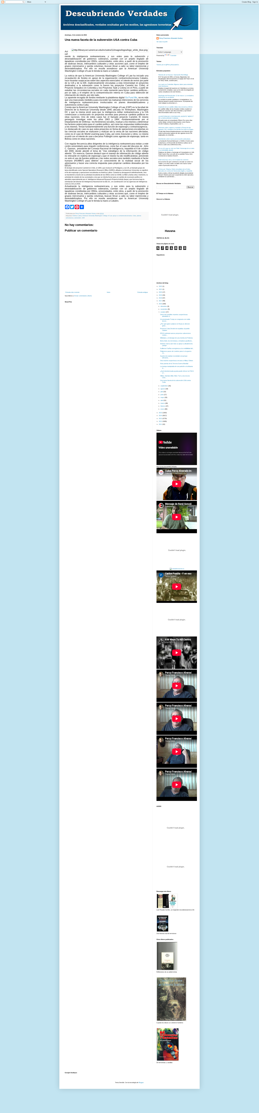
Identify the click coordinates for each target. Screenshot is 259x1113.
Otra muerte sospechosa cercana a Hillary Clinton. (176, 360)
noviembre (164, 309)
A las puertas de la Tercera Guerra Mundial (174, 363)
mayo (163, 397)
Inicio (108, 292)
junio (162, 394)
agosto (163, 389)
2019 (160, 295)
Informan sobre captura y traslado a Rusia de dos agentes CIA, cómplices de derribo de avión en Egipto (175, 128)
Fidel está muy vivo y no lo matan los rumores (173, 160)
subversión (77, 218)
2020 (160, 292)
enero (163, 409)
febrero (163, 406)
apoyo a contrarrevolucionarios (122, 215)
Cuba (134, 215)
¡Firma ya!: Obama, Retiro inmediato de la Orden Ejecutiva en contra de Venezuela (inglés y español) (175, 170)
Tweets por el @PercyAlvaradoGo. (167, 64)
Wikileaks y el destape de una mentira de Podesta (176, 338)
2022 (160, 286)
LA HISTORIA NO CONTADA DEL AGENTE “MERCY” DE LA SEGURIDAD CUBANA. (176, 117)
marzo (163, 403)
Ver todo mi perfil (161, 42)
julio (162, 391)
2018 (160, 298)
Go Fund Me (131, 97)
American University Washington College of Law (97, 215)
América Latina (77, 215)
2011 (160, 424)
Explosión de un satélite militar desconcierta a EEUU (175, 107)
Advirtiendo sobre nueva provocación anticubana (174, 139)
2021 (160, 289)
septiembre (164, 386)
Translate (173, 55)
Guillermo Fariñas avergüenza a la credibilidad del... (177, 348)
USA (83, 218)
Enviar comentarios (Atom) (83, 296)
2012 (160, 421)
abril (162, 400)
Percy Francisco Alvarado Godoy (171, 38)
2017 (160, 301)
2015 (160, 412)
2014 (160, 415)
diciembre (164, 306)
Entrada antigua (142, 292)
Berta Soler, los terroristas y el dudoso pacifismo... (176, 341)
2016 (160, 304)
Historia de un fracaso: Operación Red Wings (173, 75)
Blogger (141, 1082)
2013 (160, 418)
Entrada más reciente (72, 292)
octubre (163, 312)
